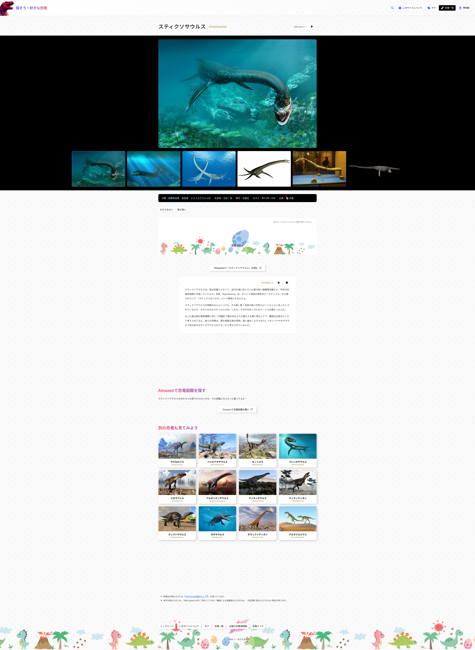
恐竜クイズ (257, 626)
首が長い (181, 209)
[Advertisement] (237, 360)
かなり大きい (166, 209)
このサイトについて (189, 626)
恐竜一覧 (219, 626)
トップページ (167, 626)
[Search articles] (392, 8)
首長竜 (185, 198)
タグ (207, 626)
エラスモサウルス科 (201, 198)
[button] (161, 144)
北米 (225, 198)
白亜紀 (245, 198)
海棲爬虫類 (173, 198)
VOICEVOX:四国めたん (195, 596)
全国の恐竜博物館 (238, 626)
